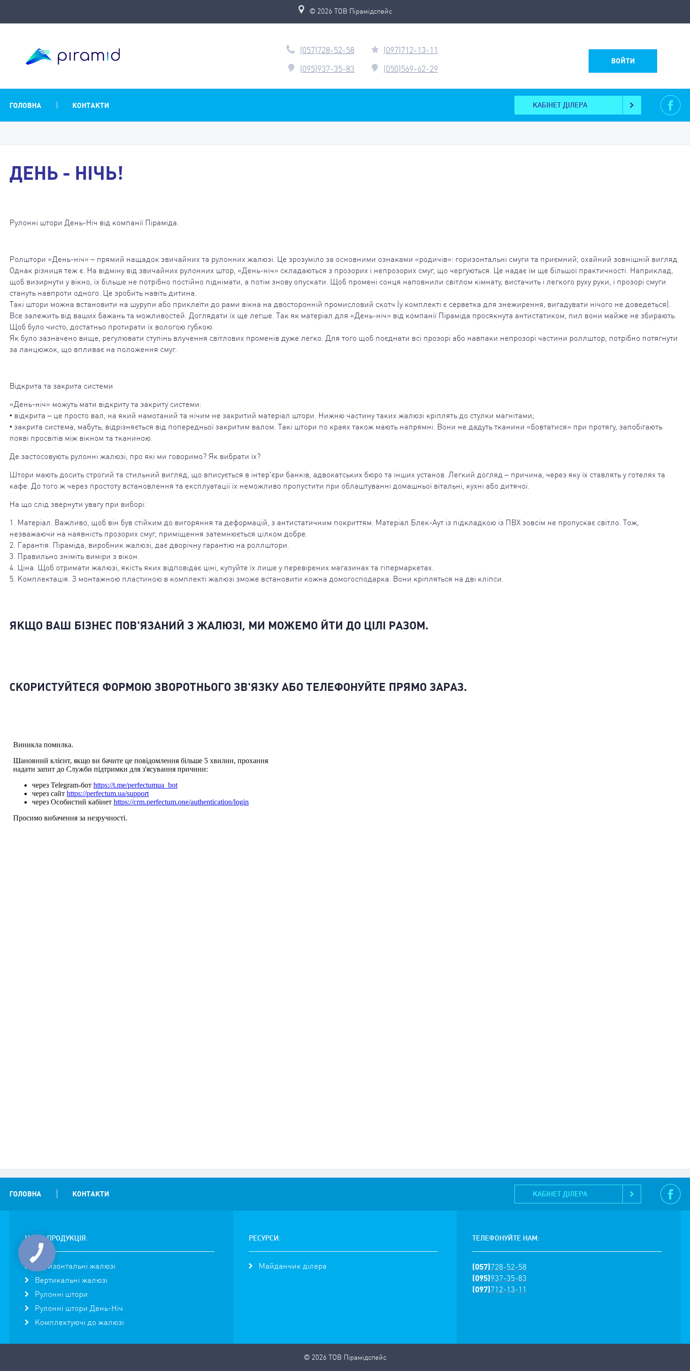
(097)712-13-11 (410, 50)
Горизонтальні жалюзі (75, 1266)
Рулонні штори (61, 1294)
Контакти (90, 105)
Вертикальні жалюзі (71, 1280)
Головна (25, 105)
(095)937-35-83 (327, 69)
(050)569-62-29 (410, 69)
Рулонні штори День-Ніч (79, 1308)
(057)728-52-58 (327, 50)
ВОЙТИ (623, 61)
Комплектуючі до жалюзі (79, 1322)
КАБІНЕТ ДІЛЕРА (560, 105)
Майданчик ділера (293, 1266)
